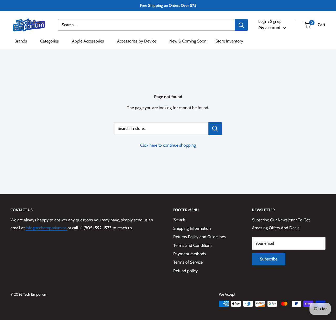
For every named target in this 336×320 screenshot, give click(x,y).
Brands (20, 41)
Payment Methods (189, 253)
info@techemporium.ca (46, 227)
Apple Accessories (88, 41)
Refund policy (185, 270)
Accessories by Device (136, 41)
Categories (49, 41)
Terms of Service (188, 262)
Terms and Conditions (192, 245)
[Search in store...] (215, 128)
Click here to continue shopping (168, 145)
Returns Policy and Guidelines (199, 236)
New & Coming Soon (188, 41)
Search (179, 219)
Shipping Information (192, 228)
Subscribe (268, 259)
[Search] (241, 25)
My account (270, 27)
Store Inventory (229, 41)
